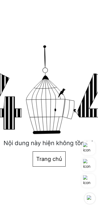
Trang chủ (49, 159)
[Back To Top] (89, 198)
